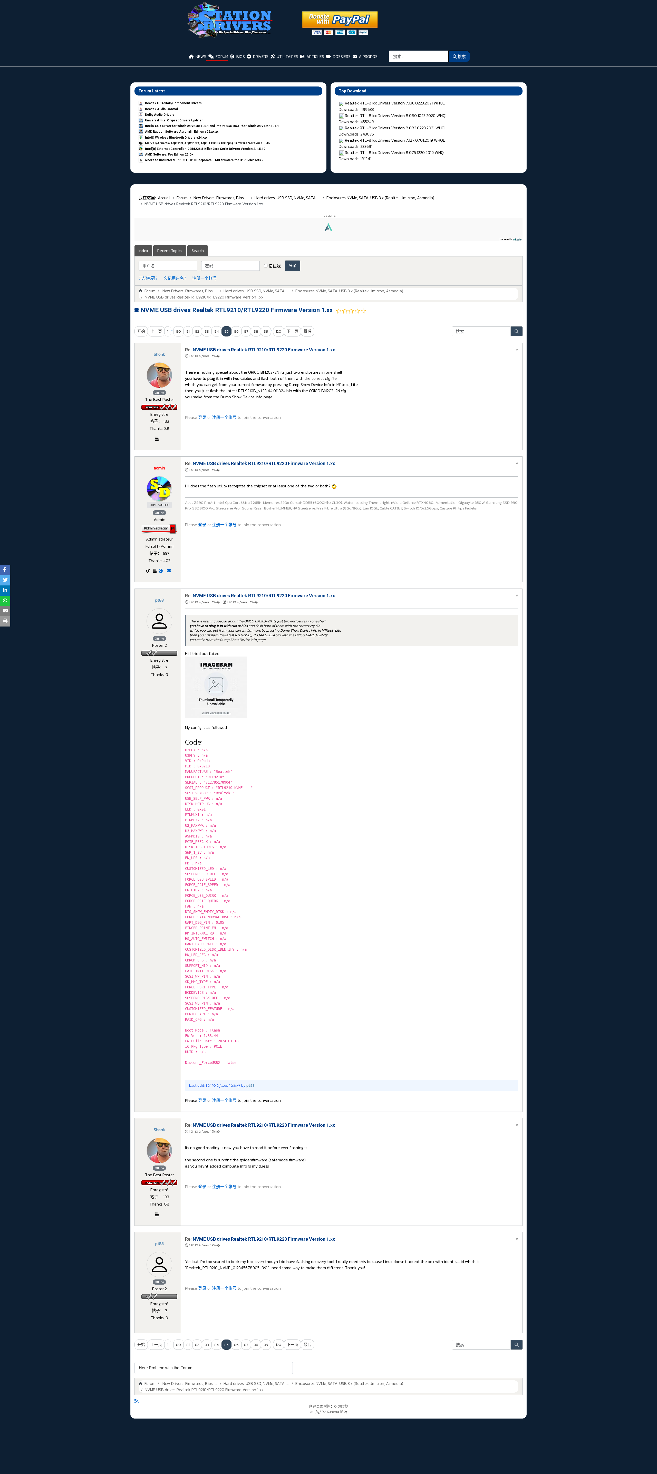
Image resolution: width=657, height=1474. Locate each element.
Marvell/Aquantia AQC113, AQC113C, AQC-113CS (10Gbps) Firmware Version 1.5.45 (207, 143)
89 (266, 331)
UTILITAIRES (287, 56)
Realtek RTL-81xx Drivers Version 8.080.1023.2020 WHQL (396, 115)
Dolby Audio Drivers (160, 115)
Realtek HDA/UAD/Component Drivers (173, 103)
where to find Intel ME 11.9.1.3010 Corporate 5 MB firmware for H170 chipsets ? (204, 160)
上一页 (156, 331)
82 (197, 331)
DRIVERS (260, 56)
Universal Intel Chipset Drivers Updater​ (174, 120)
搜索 (462, 56)
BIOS (240, 56)
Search (197, 250)
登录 (292, 265)
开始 (141, 331)
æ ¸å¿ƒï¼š (318, 1411)
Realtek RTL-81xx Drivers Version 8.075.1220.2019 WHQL (395, 152)
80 (178, 331)
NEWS (201, 56)
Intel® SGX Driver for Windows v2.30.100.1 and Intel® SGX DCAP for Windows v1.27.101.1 (212, 126)
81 (188, 331)
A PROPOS (368, 56)
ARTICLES (315, 56)
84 (216, 331)
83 (207, 331)
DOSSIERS (342, 56)
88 (256, 331)
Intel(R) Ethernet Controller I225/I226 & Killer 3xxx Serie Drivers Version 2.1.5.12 (205, 149)
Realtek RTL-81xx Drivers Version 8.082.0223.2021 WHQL (396, 128)
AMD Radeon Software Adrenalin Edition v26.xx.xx (181, 131)
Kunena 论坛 (337, 1411)
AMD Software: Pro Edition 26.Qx (169, 154)
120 (278, 331)
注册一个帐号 (204, 278)
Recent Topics (169, 250)
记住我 (274, 266)
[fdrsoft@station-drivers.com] (169, 571)
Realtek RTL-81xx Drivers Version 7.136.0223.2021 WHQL (395, 103)
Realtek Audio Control (161, 109)
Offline (159, 392)
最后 (307, 331)
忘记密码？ (149, 278)
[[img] (334, 486)
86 (236, 331)
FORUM (222, 56)
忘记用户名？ (175, 278)
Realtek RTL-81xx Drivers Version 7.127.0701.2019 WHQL (395, 140)
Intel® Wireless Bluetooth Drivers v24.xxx (176, 137)
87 (246, 331)
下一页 (292, 331)
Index (143, 250)
